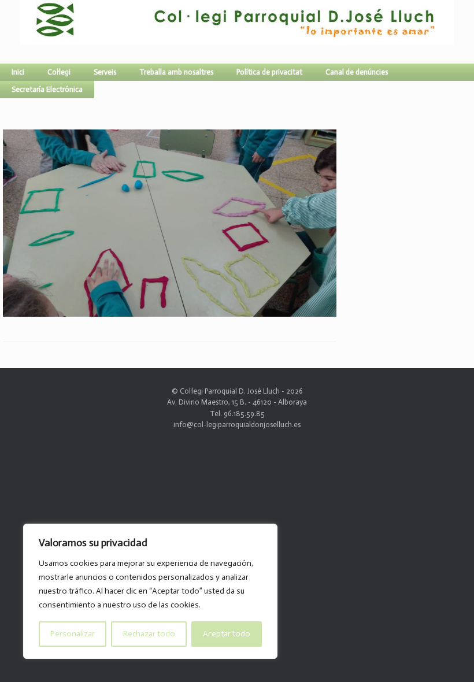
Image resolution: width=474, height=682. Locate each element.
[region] (150, 591)
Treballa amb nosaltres (176, 72)
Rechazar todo (149, 634)
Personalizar (72, 634)
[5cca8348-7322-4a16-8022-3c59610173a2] (169, 312)
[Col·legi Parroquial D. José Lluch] (23, 32)
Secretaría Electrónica (47, 89)
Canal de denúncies (356, 72)
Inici (18, 72)
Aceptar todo (226, 634)
